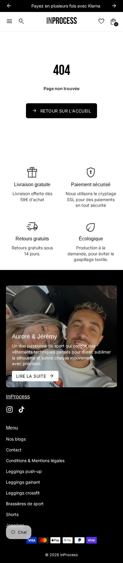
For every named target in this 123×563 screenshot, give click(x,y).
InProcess (69, 555)
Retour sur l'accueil (61, 110)
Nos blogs (16, 438)
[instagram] (9, 409)
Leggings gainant (23, 482)
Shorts (12, 514)
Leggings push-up (24, 471)
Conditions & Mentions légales (35, 460)
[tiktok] (21, 409)
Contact (13, 449)
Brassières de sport (25, 503)
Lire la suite (35, 376)
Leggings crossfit (23, 492)
